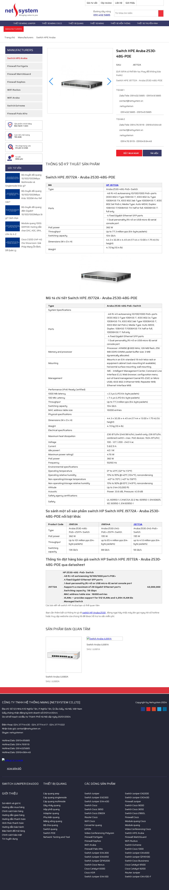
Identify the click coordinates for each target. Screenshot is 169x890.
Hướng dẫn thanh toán (14, 819)
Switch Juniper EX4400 (96, 801)
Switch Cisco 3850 (93, 809)
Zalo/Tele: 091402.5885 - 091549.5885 (140, 95)
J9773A (138, 524)
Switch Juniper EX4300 (96, 853)
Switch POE (49, 833)
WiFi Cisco (89, 821)
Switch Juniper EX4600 (137, 853)
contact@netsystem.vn (131, 101)
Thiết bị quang (76, 23)
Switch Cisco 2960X (94, 813)
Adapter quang (51, 813)
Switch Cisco (90, 805)
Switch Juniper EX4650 (96, 857)
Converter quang (93, 825)
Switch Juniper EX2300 (96, 797)
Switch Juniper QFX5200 (97, 860)
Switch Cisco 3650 (134, 809)
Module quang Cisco (135, 821)
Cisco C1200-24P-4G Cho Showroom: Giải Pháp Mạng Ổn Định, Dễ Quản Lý (23, 245)
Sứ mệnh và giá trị (11, 803)
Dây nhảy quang (51, 805)
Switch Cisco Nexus (94, 864)
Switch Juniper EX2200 (137, 793)
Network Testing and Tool (56, 837)
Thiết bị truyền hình (147, 23)
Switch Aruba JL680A (57, 676)
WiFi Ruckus (13, 90)
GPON (87, 829)
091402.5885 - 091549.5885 (136, 112)
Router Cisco (91, 817)
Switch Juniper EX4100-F (138, 876)
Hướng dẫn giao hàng (13, 815)
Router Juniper (132, 872)
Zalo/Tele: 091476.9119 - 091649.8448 (140, 125)
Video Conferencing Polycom (99, 833)
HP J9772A (112, 185)
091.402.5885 (101, 15)
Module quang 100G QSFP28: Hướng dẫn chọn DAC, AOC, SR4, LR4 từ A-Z (23, 229)
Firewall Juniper (133, 801)
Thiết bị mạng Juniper (24, 23)
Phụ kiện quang (51, 817)
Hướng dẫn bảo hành (13, 827)
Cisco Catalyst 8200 (135, 868)
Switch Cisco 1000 (134, 849)
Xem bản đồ (14, 768)
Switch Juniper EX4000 (20, 783)
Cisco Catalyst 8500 (135, 864)
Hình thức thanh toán (13, 823)
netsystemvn (126, 106)
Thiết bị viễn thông (120, 23)
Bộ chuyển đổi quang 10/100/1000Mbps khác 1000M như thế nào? (23, 196)
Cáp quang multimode (54, 801)
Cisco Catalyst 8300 (94, 868)
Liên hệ (118, 3)
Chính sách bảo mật (12, 835)
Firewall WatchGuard (19, 74)
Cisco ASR (89, 872)
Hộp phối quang (51, 809)
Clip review (106, 3)
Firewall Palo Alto (17, 113)
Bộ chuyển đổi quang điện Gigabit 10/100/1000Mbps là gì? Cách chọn (23, 212)
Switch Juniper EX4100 (96, 876)
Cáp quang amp (51, 793)
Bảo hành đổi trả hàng (13, 831)
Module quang (132, 825)
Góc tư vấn (92, 3)
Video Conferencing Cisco (138, 829)
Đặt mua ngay (131, 153)
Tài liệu (154, 153)
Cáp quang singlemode (55, 797)
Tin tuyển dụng (10, 839)
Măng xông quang (52, 821)
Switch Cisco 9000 (134, 805)
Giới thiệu (130, 3)
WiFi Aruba (13, 98)
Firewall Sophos (16, 82)
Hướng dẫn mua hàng (13, 807)
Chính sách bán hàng (12, 811)
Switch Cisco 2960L (135, 813)
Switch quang (50, 829)
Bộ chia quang (50, 825)
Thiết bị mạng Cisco (52, 23)
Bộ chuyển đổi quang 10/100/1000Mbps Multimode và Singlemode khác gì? (23, 180)
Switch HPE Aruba (17, 58)
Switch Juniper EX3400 (137, 797)
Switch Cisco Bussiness (137, 860)
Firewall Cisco (132, 817)
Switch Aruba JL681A (98, 644)
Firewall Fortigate (17, 66)
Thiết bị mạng (97, 23)
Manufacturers (13, 28)
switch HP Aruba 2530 (94, 612)
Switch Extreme (16, 105)
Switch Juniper (91, 793)
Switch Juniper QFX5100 (137, 857)
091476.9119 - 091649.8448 (136, 141)
